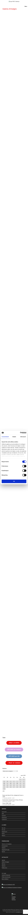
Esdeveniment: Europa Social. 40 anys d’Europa (13, 799)
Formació (4, 815)
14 (17, 783)
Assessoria (4, 811)
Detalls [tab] (14, 436)
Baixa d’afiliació (5, 879)
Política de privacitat (6, 877)
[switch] (24, 466)
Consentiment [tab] (5, 436)
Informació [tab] (23, 436)
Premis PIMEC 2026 (7, 803)
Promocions (4, 817)
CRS (3, 813)
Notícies (3, 864)
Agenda (3, 860)
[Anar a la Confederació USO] (8, 884)
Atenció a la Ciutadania (6, 844)
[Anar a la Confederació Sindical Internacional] (13, 896)
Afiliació (3, 835)
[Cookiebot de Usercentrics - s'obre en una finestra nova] (20, 433)
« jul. (4, 790)
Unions (3, 833)
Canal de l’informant (6, 875)
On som (3, 829)
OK (14, 481)
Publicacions (4, 867)
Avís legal (4, 873)
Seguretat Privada (5, 849)
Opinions (3, 865)
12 (10, 783)
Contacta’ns (4, 819)
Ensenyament (5, 845)
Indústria (3, 847)
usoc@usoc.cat (19, 912)
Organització (4, 831)
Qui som (3, 827)
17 (4, 785)
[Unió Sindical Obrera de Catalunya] (14, 1)
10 (4, 783)
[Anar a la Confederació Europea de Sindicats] (12, 887)
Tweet (4, 737)
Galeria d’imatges (5, 862)
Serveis (3, 851)
